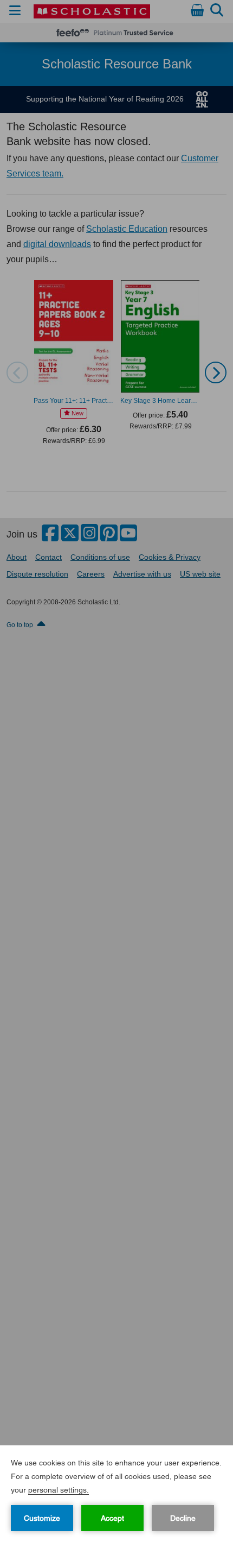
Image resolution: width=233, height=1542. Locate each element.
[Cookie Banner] (116, 1493)
